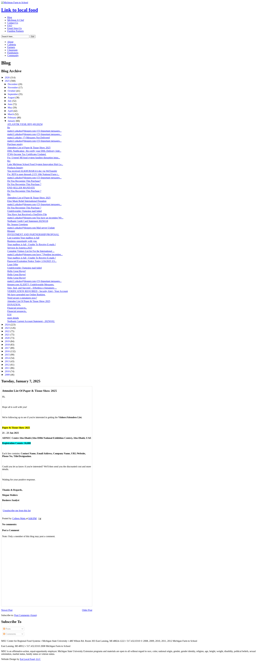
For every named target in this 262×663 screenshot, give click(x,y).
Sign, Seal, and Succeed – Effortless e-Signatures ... (32, 288)
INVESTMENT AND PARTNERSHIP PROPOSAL (33, 234)
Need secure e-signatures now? (22, 298)
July (10, 101)
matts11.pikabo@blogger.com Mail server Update (31, 227)
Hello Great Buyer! (16, 271)
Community (13, 55)
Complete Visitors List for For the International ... (30, 251)
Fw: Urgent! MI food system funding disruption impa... (33, 157)
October (12, 91)
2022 (7, 331)
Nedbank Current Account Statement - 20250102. (31, 321)
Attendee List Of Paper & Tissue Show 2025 (28, 301)
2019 (7, 341)
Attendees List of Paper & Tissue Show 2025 (28, 147)
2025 (7, 81)
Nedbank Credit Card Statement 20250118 (27, 221)
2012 (7, 364)
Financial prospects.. (17, 308)
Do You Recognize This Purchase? (24, 181)
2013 (7, 361)
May (10, 107)
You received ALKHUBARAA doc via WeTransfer (32, 171)
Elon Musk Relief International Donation (26, 201)
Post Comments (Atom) (25, 615)
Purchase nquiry (15, 144)
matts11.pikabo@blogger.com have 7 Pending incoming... (35, 254)
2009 (7, 374)
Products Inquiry (15, 167)
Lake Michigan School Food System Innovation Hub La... (35, 164)
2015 (7, 354)
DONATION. (14, 304)
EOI (9, 314)
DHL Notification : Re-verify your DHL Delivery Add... (34, 151)
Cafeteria (11, 44)
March (11, 114)
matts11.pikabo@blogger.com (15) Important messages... (34, 131)
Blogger (11, 231)
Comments (10, 634)
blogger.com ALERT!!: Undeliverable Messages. (30, 284)
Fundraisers (12, 52)
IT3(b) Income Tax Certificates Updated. (26, 154)
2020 (7, 338)
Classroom (12, 50)
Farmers (11, 47)
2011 (7, 368)
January (12, 121)
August (11, 97)
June (10, 104)
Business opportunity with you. (22, 241)
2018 (7, 344)
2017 (7, 348)
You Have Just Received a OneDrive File (27, 214)
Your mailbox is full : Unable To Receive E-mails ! (31, 244)
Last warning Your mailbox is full (23, 237)
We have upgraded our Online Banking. (26, 294)
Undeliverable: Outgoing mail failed (24, 211)
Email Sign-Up (14, 28)
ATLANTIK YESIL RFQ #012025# (25, 124)
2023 (7, 328)
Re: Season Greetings (17, 224)
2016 (7, 351)
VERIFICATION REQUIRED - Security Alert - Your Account (37, 291)
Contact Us (12, 23)
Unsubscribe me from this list (17, 510)
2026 (7, 77)
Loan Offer (12, 264)
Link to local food (19, 10)
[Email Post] (39, 518)
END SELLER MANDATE (21, 187)
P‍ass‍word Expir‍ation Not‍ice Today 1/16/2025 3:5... (32, 261)
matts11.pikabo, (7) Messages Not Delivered (28, 137)
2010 (7, 371)
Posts (8, 628)
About (10, 42)
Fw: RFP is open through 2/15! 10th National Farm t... (33, 174)
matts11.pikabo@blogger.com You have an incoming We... (35, 217)
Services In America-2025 (19, 247)
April (10, 111)
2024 (7, 324)
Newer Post (6, 610)
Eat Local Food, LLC (30, 659)
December (13, 84)
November (13, 87)
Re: (9, 161)
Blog (9, 17)
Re (8, 127)
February (12, 117)
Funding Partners (15, 31)
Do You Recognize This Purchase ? (24, 184)
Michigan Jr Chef (15, 20)
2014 (7, 358)
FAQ (9, 25)
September (13, 94)
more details (13, 318)
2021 (7, 334)
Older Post (87, 610)
